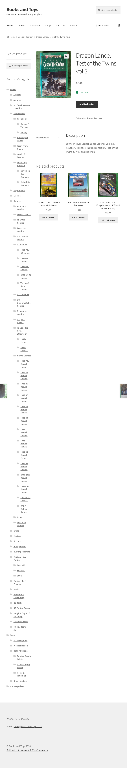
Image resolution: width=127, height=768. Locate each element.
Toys (12, 635)
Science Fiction (20, 621)
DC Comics (22, 244)
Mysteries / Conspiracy (18, 596)
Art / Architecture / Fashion (21, 107)
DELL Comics (23, 294)
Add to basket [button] (48, 217)
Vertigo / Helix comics (24, 286)
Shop (48, 25)
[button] (66, 56)
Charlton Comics (21, 221)
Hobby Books (19, 546)
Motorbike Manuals (25, 184)
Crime (16, 530)
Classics (17, 195)
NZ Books (17, 602)
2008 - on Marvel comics (24, 489)
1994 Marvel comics (23, 443)
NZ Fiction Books (21, 608)
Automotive (19, 113)
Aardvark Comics (21, 208)
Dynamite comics (21, 313)
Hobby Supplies (20, 650)
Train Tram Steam (22, 147)
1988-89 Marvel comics (24, 409)
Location (35, 25)
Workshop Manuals (22, 164)
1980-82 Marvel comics (24, 375)
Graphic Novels (21, 321)
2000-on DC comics (25, 276)
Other (20, 517)
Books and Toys (22, 9)
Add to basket (87, 104)
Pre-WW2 (21, 570)
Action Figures (20, 640)
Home (10, 25)
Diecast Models (20, 645)
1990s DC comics (24, 268)
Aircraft (17, 94)
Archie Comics (24, 214)
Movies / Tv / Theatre (19, 582)
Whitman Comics (21, 524)
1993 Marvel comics (23, 432)
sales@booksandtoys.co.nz (28, 726)
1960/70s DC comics (25, 251)
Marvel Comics (24, 355)
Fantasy (29, 36)
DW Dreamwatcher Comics (24, 302)
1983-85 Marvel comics (24, 386)
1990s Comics (24, 341)
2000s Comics (24, 349)
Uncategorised (17, 686)
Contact (74, 25)
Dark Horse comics (22, 238)
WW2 (19, 575)
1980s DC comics (24, 260)
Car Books (22, 118)
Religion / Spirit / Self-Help (21, 615)
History (17, 541)
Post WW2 (21, 565)
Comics (17, 201)
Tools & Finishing (21, 674)
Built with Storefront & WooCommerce (27, 750)
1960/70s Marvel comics (24, 364)
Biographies (19, 190)
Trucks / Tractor (21, 156)
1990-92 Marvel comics (24, 421)
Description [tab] (42, 137)
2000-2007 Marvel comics (25, 477)
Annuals (17, 100)
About (21, 25)
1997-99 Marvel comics (24, 466)
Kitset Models (20, 681)
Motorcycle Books (22, 139)
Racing (23, 132)
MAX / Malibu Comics (24, 508)
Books (21, 36)
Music (16, 589)
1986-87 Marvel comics (24, 398)
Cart (58, 25)
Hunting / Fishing (21, 551)
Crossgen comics (21, 230)
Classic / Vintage (24, 126)
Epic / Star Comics (25, 499)
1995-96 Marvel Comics (24, 455)
